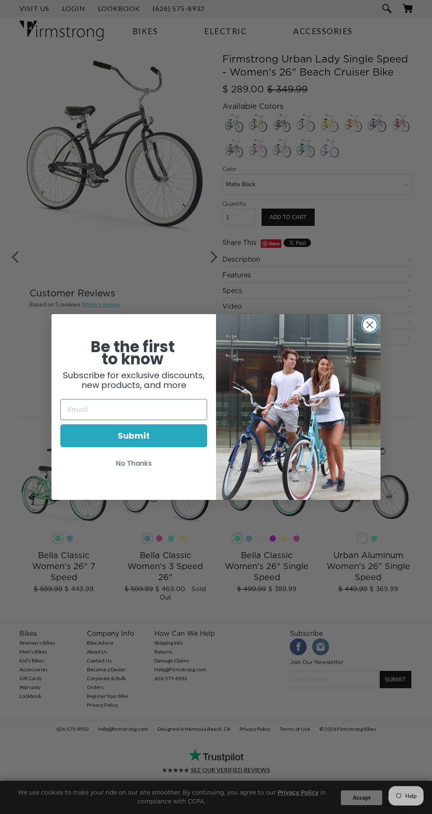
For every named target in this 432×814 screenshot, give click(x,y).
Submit (134, 436)
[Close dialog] (369, 324)
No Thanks (134, 463)
